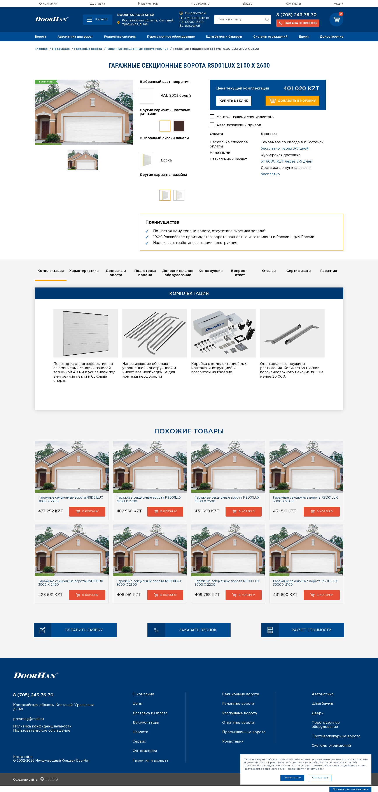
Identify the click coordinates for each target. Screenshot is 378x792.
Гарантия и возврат (150, 760)
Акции (338, 3)
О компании (48, 3)
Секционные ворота (240, 694)
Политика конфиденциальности (42, 726)
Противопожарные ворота (336, 736)
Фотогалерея (145, 751)
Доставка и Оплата (150, 713)
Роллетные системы (120, 36)
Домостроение (331, 36)
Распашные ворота (239, 713)
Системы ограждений (270, 36)
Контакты (293, 3)
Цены (137, 703)
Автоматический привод (238, 125)
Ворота (40, 36)
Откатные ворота (238, 722)
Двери (304, 36)
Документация (146, 722)
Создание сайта (25, 779)
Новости (140, 732)
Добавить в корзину (297, 100)
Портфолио (200, 3)
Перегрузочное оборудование (171, 36)
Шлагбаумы (322, 703)
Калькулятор (148, 3)
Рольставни (232, 741)
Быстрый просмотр (71, 466)
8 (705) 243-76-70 (296, 14)
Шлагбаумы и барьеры (224, 36)
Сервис (139, 741)
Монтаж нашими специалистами (245, 117)
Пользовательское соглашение (41, 730)
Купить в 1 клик (234, 100)
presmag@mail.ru (28, 719)
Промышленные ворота (243, 732)
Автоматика (323, 694)
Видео (247, 3)
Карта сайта (22, 757)
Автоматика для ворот (75, 36)
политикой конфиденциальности (267, 765)
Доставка (97, 3)
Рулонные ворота (238, 703)
